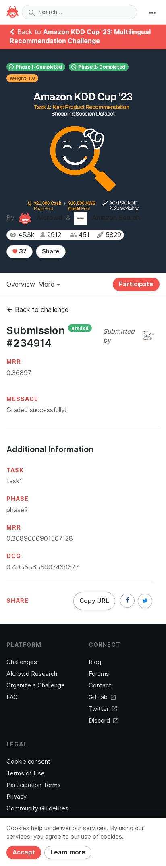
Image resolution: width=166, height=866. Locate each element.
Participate (136, 284)
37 (22, 251)
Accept (23, 852)
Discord (99, 720)
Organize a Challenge (35, 685)
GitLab (98, 697)
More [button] (47, 284)
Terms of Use (25, 773)
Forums (99, 673)
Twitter (99, 708)
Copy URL (94, 600)
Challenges (21, 662)
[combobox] (79, 12)
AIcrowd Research (31, 673)
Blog (95, 662)
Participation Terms (33, 785)
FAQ (12, 697)
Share (51, 251)
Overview (20, 284)
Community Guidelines (37, 808)
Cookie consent (28, 761)
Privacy (16, 796)
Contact (100, 685)
